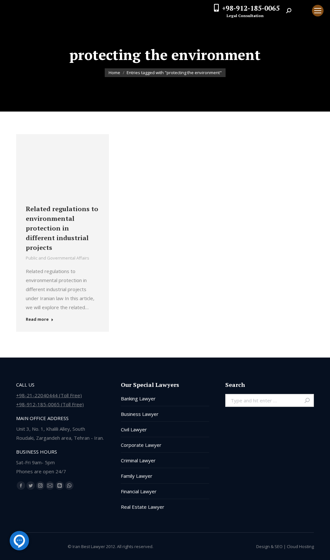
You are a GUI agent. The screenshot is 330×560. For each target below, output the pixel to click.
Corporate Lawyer (141, 445)
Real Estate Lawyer (142, 507)
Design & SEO (269, 546)
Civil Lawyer (134, 429)
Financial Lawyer (139, 491)
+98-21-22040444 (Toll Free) (49, 395)
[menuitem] (302, 11)
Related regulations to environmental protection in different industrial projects (62, 228)
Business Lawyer (140, 414)
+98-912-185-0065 (251, 8)
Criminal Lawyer (138, 460)
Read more (37, 319)
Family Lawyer (136, 476)
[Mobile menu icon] (318, 10)
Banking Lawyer (138, 398)
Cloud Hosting (300, 546)
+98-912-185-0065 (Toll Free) (50, 404)
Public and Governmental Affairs (57, 258)
